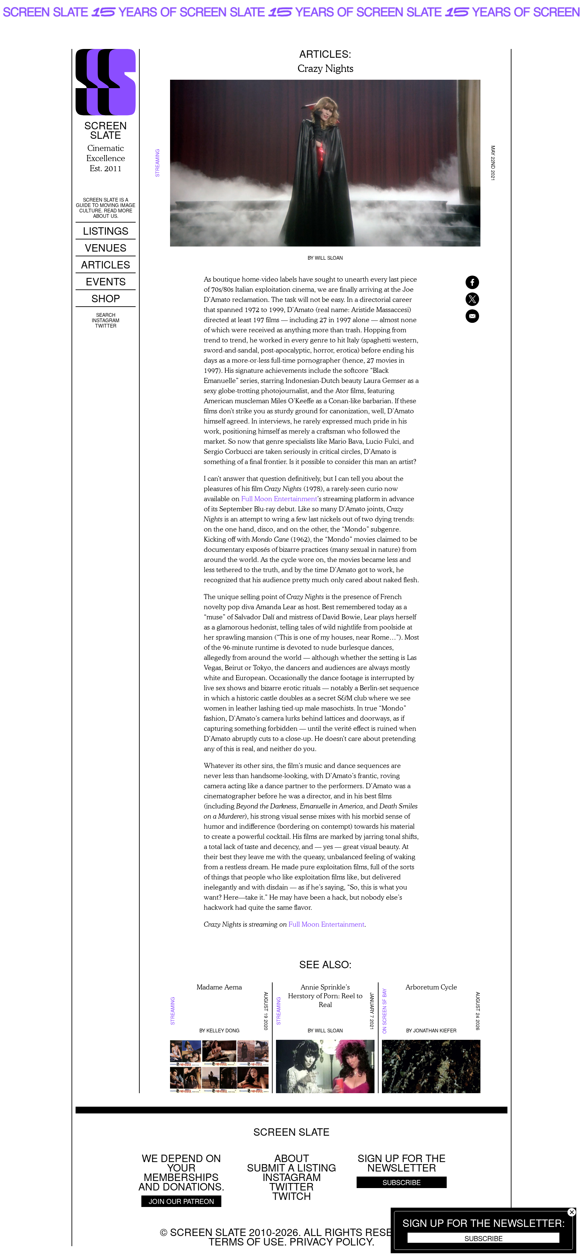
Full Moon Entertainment (279, 498)
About (291, 1158)
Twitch (291, 1195)
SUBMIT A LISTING (291, 1167)
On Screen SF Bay (384, 1011)
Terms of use (246, 1241)
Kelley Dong (223, 1030)
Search (105, 314)
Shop (105, 298)
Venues (106, 247)
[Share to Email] (463, 316)
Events (106, 281)
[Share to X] (463, 299)
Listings (106, 230)
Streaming (157, 163)
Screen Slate (291, 1131)
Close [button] (571, 1212)
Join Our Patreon (181, 1201)
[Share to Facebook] (463, 282)
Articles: (325, 53)
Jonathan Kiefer (434, 1030)
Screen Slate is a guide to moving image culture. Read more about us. (105, 207)
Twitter (105, 325)
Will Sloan (329, 257)
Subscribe (484, 1238)
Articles (105, 264)
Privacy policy (330, 1241)
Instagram (105, 320)
